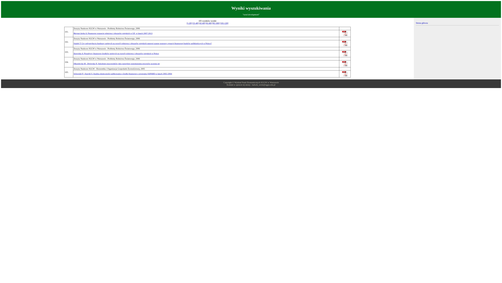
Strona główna (422, 23)
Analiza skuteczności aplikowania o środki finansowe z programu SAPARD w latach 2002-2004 (123, 74)
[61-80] (209, 23)
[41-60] (202, 23)
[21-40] (195, 23)
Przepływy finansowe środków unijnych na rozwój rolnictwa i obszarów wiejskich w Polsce (116, 54)
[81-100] (215, 23)
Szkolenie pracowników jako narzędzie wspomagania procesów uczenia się (117, 64)
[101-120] (224, 23)
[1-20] (189, 23)
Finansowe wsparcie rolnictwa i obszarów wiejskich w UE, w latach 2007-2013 (113, 33)
